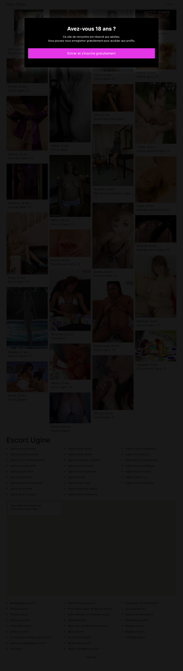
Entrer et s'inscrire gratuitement (91, 53)
